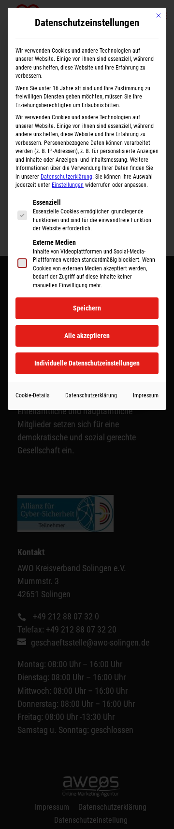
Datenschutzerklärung (66, 176)
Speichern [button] (87, 308)
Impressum (146, 395)
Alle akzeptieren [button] (87, 335)
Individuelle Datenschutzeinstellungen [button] (87, 363)
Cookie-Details (32, 395)
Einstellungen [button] (68, 185)
